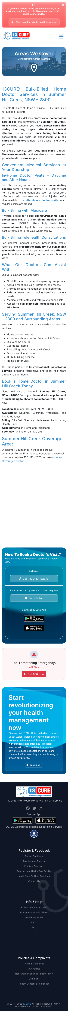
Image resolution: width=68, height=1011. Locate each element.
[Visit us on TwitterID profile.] (34, 808)
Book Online (35, 598)
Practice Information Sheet (34, 912)
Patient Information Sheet (34, 907)
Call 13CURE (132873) (35, 578)
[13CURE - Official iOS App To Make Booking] (34, 627)
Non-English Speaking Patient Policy (34, 973)
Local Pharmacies (34, 917)
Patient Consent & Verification (34, 983)
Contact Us (34, 881)
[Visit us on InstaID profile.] (40, 808)
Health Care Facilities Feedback (34, 876)
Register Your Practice (34, 861)
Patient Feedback (34, 856)
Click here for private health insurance (36, 22)
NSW (34, 932)
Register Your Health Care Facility (34, 871)
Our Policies (34, 968)
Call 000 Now (36, 674)
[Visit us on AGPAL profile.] (34, 833)
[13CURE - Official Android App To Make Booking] (34, 618)
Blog (34, 927)
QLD (34, 937)
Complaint (34, 978)
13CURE (27, 1003)
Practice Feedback (34, 866)
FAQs (34, 922)
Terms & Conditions (34, 963)
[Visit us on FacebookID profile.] (28, 808)
